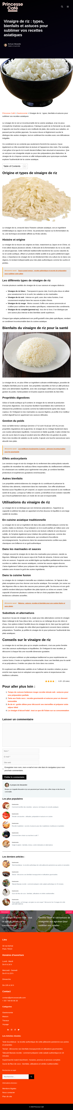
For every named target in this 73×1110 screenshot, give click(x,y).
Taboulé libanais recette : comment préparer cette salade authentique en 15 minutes (37, 884)
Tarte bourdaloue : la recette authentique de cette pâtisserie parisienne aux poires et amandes (40, 865)
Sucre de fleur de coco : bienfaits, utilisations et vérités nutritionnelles (33, 893)
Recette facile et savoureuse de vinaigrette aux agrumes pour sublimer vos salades (54, 921)
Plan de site (7, 1096)
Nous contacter (8, 1092)
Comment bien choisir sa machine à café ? (25, 835)
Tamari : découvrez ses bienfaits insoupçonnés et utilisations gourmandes (35, 874)
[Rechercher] (31, 1076)
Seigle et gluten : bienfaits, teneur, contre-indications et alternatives (32, 845)
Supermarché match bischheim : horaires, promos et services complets (31, 1060)
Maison (5, 1017)
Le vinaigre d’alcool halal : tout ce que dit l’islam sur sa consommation (38, 711)
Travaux (5, 1020)
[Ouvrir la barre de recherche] (62, 7)
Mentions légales (9, 1089)
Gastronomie (7, 1013)
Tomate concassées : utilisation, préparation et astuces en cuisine (32, 816)
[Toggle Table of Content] (23, 166)
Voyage (5, 1024)
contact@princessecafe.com (14, 998)
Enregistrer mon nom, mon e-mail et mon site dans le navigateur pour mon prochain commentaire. (35, 768)
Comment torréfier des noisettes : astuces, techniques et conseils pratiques (35, 807)
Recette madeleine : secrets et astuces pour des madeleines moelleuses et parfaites (38, 826)
